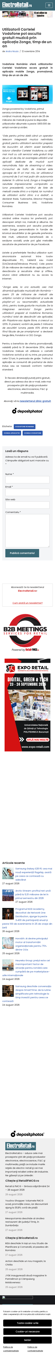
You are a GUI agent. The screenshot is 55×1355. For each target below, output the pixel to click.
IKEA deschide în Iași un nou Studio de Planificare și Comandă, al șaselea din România (26, 1247)
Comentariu (13, 512)
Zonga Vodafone (32, 433)
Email (9, 486)
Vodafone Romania (24, 426)
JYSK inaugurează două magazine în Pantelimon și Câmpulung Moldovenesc (26, 1279)
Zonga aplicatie (12, 433)
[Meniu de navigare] (49, 5)
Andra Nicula (12, 51)
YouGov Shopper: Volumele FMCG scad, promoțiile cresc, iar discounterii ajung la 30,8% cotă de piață (26, 1204)
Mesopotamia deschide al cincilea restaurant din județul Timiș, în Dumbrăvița (24, 1222)
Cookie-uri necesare (28, 1331)
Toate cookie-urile (27, 1323)
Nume (9, 474)
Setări (27, 1340)
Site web (10, 499)
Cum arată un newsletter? (28, 603)
